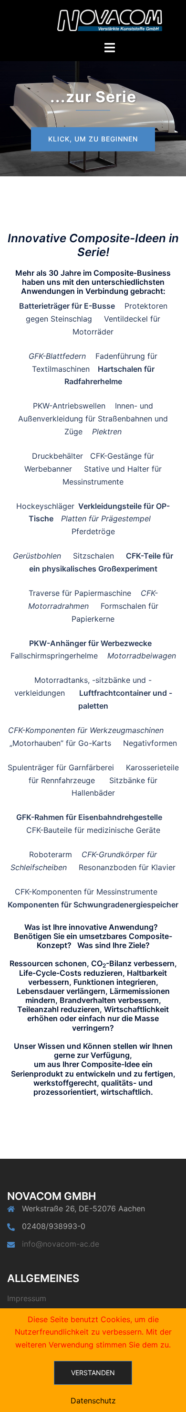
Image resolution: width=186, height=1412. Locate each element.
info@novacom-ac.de (60, 1244)
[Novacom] (109, 19)
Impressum (26, 1298)
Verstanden (93, 1373)
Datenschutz (93, 1400)
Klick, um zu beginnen (93, 139)
